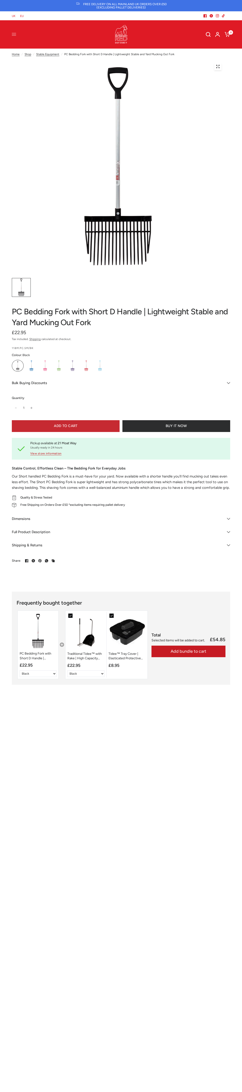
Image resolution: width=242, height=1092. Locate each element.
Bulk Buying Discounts (29, 383)
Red (86, 365)
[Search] (208, 34)
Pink (45, 365)
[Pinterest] (40, 561)
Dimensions (21, 519)
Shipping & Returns (27, 545)
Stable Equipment (47, 54)
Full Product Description (31, 532)
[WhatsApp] (46, 561)
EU (22, 16)
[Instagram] (217, 16)
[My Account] (217, 34)
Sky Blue (100, 365)
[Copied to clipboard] (53, 561)
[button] (38, 644)
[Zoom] (217, 66)
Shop (28, 54)
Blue (31, 365)
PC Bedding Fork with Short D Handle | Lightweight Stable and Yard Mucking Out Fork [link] (36, 656)
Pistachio (59, 365)
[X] (211, 16)
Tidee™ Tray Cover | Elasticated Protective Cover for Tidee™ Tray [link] (125, 656)
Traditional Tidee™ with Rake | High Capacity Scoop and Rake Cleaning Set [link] (84, 656)
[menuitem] (15, 16)
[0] (226, 34)
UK (13, 16)
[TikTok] (223, 16)
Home (16, 54)
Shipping (35, 339)
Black (17, 365)
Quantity (18, 398)
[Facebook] (205, 16)
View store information (45, 453)
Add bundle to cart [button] (188, 651)
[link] (38, 631)
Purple (72, 365)
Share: (16, 560)
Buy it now (176, 426)
